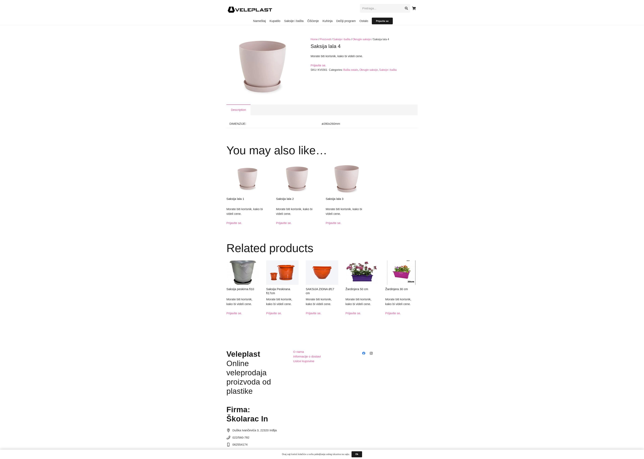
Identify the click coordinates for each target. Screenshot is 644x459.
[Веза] (249, 8)
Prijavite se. (318, 65)
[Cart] (414, 8)
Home (314, 39)
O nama (298, 352)
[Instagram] (371, 353)
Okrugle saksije (362, 39)
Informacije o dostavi (307, 356)
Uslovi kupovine (303, 361)
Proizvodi (325, 39)
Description (238, 110)
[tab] (238, 109)
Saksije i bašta (342, 39)
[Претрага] (406, 8)
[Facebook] (363, 353)
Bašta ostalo (350, 69)
